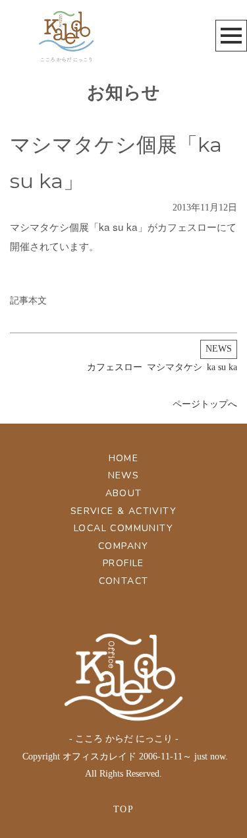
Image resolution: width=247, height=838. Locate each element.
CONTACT (124, 581)
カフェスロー (114, 367)
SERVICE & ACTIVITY (123, 511)
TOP (123, 809)
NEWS (219, 349)
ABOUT (123, 493)
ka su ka (222, 367)
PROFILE (123, 563)
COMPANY (123, 546)
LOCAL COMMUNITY (123, 528)
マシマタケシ (174, 367)
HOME (124, 458)
